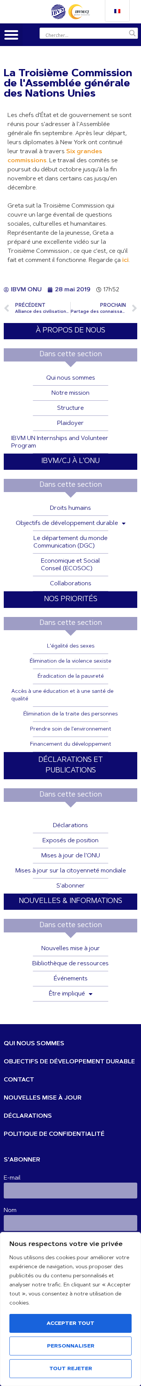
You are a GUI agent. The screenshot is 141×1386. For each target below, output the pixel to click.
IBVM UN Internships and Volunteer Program (59, 442)
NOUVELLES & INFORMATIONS (70, 901)
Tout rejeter (70, 1369)
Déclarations (70, 826)
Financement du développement (70, 744)
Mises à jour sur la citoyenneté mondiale (70, 871)
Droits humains (70, 508)
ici (125, 260)
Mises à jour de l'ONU (70, 856)
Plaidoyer (70, 423)
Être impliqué (67, 994)
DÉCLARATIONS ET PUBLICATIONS (70, 766)
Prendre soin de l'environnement (70, 729)
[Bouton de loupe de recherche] (132, 33)
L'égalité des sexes (70, 646)
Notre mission (70, 393)
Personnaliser (70, 1346)
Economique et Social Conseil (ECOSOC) (70, 565)
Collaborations (70, 584)
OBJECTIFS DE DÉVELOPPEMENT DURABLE (69, 1062)
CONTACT (19, 1080)
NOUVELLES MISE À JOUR (43, 1098)
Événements (71, 979)
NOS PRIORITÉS (70, 599)
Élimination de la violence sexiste (70, 661)
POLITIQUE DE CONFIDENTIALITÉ (54, 1134)
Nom (10, 1211)
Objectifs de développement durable (67, 523)
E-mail (12, 1178)
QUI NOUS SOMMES (34, 1044)
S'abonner (70, 886)
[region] (70, 1309)
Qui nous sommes (70, 378)
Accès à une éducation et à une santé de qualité (62, 695)
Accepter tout (70, 1323)
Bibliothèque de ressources (70, 964)
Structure (70, 408)
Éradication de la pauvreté (71, 676)
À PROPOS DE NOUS (70, 330)
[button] (11, 34)
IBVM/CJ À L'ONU (70, 461)
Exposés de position (70, 841)
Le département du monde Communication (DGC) (70, 542)
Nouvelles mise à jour (70, 949)
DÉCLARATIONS (28, 1116)
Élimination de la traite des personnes (70, 714)
